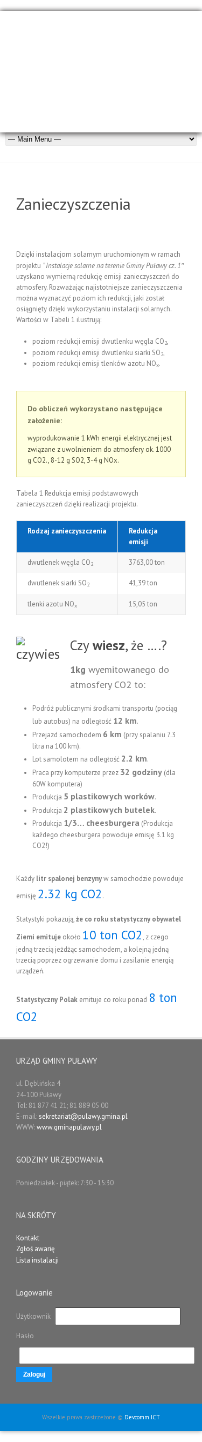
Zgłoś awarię (35, 1248)
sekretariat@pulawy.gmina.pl (83, 1116)
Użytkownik (34, 1316)
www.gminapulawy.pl (69, 1127)
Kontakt (27, 1238)
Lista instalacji (37, 1260)
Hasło (25, 1335)
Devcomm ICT (142, 1417)
